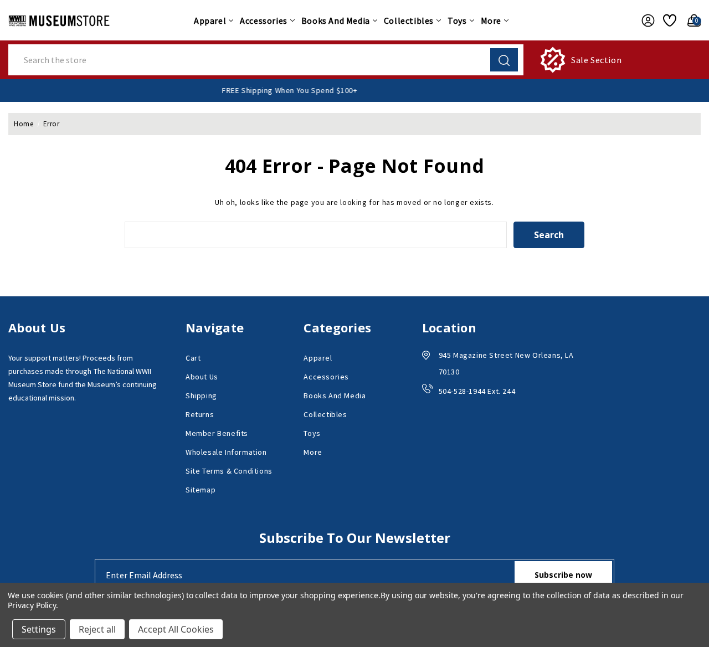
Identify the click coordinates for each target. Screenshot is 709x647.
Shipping (201, 395)
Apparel (210, 20)
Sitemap (200, 490)
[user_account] (645, 20)
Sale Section (596, 59)
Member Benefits (217, 433)
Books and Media (335, 20)
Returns (200, 414)
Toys (457, 20)
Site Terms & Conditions (229, 471)
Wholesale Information (226, 452)
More (491, 20)
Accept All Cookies (176, 629)
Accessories (263, 20)
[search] (504, 59)
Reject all (97, 629)
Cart (193, 358)
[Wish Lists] (668, 20)
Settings (39, 629)
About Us (202, 377)
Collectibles (409, 20)
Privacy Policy (32, 605)
